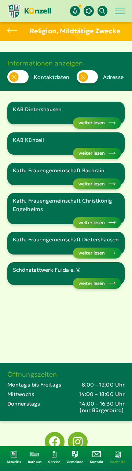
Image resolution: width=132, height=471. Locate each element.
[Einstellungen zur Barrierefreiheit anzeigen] (89, 11)
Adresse (113, 77)
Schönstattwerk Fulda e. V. (47, 270)
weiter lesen (91, 122)
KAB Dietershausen (37, 109)
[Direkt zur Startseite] (29, 11)
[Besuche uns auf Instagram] (78, 442)
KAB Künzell (28, 140)
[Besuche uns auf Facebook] (55, 442)
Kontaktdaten (51, 77)
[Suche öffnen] (102, 11)
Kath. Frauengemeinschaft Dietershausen (66, 239)
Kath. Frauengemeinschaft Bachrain (58, 170)
